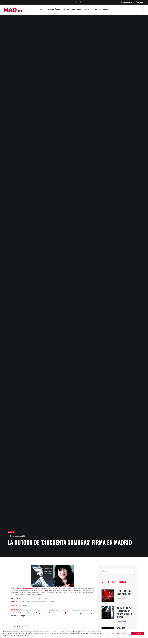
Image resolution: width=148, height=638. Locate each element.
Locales (88, 9)
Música (97, 9)
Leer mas (122, 598)
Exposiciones (77, 9)
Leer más (111, 634)
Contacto (139, 2)
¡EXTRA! (105, 9)
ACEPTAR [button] (137, 634)
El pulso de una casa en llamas (124, 592)
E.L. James (44, 590)
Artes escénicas (53, 9)
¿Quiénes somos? (126, 2)
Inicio (42, 9)
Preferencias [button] (122, 634)
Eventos (66, 9)
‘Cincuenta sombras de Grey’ (27, 588)
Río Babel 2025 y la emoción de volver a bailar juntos (124, 612)
